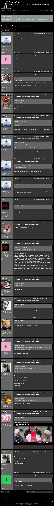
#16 (52, 360)
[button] (17, 10)
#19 (52, 451)
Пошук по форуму (14, 13)
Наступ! (7, 30)
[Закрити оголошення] (52, 16)
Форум (3, 10)
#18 (52, 411)
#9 (52, 199)
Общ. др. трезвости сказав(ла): (22, 165)
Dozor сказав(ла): (18, 142)
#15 (52, 338)
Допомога (48, 501)
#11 (52, 240)
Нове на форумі (11, 10)
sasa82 (3, 28)
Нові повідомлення (5, 13)
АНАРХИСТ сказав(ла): (20, 121)
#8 (52, 178)
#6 (52, 136)
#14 (52, 317)
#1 (52, 33)
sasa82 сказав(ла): (19, 78)
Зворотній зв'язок (41, 501)
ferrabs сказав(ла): (19, 184)
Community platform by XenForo (27, 503)
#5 (52, 115)
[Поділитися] (50, 33)
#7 (52, 158)
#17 (52, 392)
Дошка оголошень (23, 10)
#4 (52, 94)
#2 (52, 52)
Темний (4, 501)
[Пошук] (52, 10)
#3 (52, 71)
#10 (52, 221)
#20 (52, 472)
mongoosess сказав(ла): (20, 247)
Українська (10, 501)
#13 (52, 298)
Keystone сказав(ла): (19, 366)
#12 (52, 276)
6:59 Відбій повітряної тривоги (39, 4)
